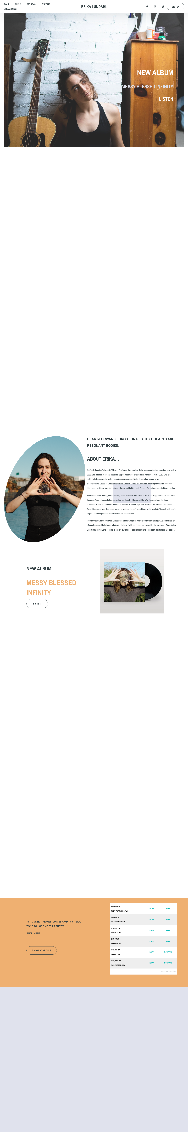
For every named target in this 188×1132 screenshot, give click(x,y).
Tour (7, 4)
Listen (175, 6)
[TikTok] (163, 6)
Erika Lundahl (94, 6)
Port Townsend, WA (119, 911)
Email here (33, 933)
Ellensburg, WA (118, 922)
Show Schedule (41, 950)
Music (18, 4)
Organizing (10, 9)
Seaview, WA (116, 943)
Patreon (31, 4)
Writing (46, 4)
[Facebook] (147, 6)
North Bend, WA (118, 965)
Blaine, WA (115, 954)
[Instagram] (155, 6)
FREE (168, 909)
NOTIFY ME (168, 952)
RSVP (152, 909)
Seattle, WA (116, 933)
